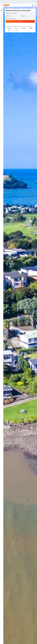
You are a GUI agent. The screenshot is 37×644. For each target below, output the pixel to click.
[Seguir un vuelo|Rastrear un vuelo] (1, 17)
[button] (2, 5)
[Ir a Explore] (1, 15)
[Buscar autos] (1, 12)
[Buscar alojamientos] (1, 10)
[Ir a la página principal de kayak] (6, 5)
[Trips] (1, 22)
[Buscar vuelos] (1, 8)
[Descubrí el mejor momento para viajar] (1, 19)
